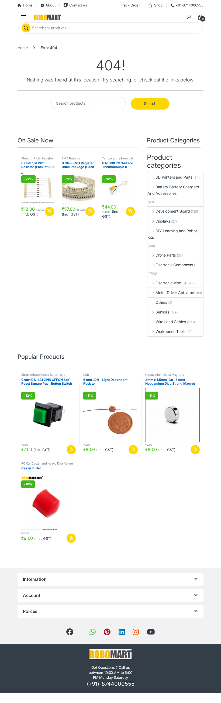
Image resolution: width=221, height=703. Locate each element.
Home (28, 5)
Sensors (162, 312)
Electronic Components (175, 264)
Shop (158, 5)
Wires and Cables (171, 321)
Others (161, 302)
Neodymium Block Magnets (164, 375)
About (50, 5)
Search (150, 103)
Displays (163, 221)
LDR (86, 375)
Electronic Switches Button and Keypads (43, 376)
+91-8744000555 (189, 5)
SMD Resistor (71, 158)
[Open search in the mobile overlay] (110, 28)
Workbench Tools (170, 331)
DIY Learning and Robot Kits (172, 234)
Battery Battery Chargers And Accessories (173, 190)
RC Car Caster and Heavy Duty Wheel (47, 463)
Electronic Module (171, 283)
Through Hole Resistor (37, 158)
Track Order (130, 5)
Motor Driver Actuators (175, 292)
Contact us (78, 5)
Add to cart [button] (49, 211)
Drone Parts (166, 255)
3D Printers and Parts (174, 177)
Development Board (173, 211)
